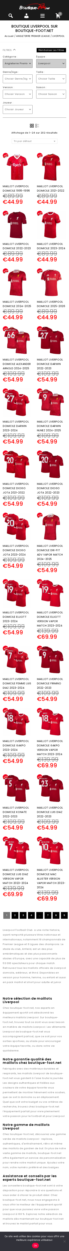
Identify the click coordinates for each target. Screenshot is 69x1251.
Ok (35, 1245)
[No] (64, 1241)
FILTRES (8, 50)
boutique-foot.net (22, 1008)
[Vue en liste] (37, 126)
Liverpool (33, 1017)
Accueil (9, 36)
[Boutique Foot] (34, 6)
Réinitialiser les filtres (51, 50)
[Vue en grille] (32, 126)
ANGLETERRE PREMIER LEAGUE (33, 36)
